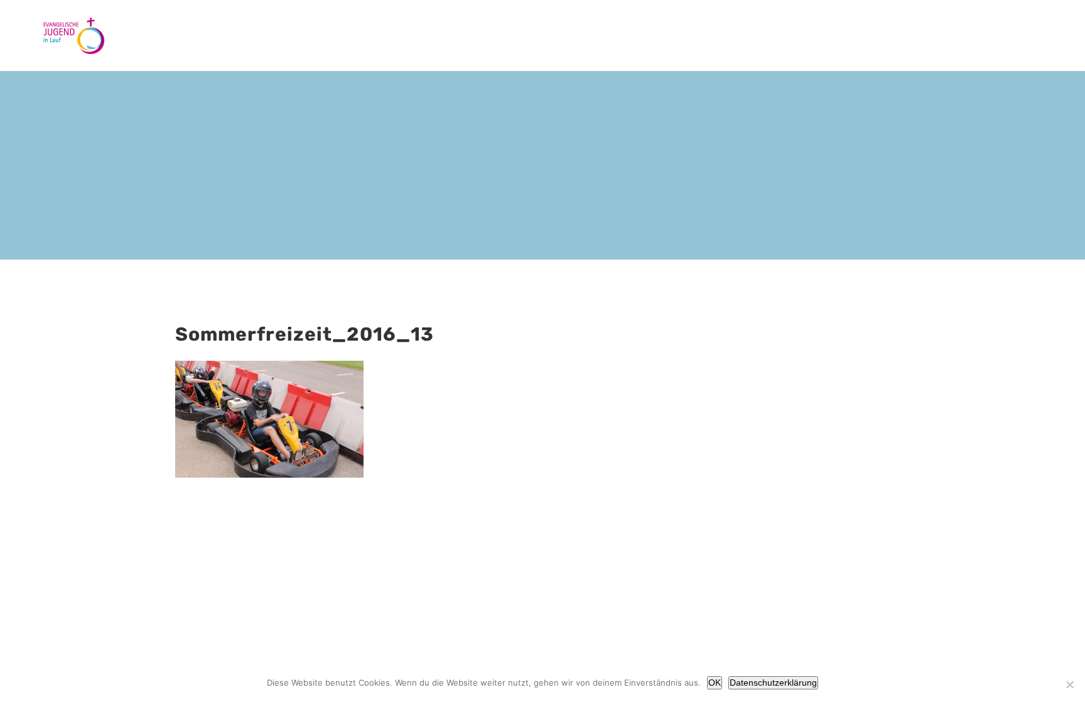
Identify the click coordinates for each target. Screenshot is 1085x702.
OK (714, 682)
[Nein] (1069, 684)
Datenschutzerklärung (773, 682)
